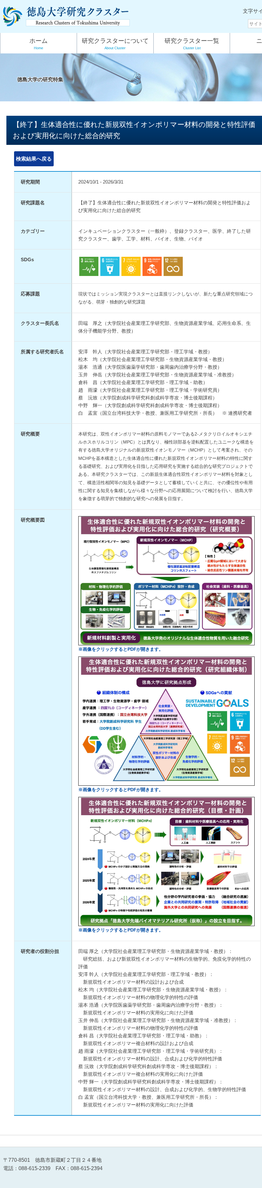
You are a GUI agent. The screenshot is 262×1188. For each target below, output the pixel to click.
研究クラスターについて (115, 43)
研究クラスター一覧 (192, 43)
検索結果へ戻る (34, 158)
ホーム (38, 43)
